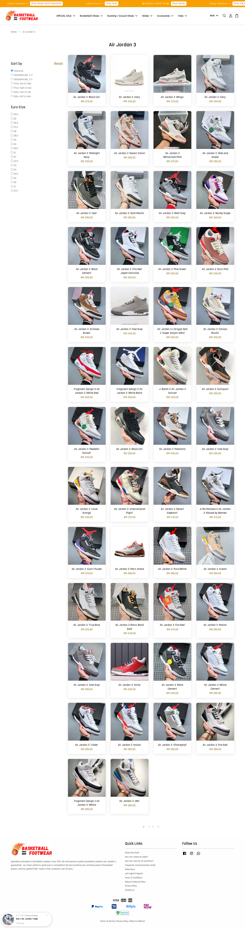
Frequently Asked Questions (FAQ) (140, 865)
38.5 (16, 135)
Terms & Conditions (133, 877)
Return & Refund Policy (135, 882)
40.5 (16, 148)
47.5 (16, 190)
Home (14, 31)
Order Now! (130, 869)
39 (15, 139)
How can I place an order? (136, 857)
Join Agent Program (134, 873)
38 (15, 131)
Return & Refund (137, 921)
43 (15, 165)
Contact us (129, 890)
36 (15, 118)
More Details (145, 3)
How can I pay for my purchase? (139, 861)
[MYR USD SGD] (214, 15)
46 (15, 182)
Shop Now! (78, 3)
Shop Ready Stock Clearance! (215, 3)
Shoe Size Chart (132, 852)
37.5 (16, 127)
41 (15, 152)
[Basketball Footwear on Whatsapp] (198, 855)
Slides (145, 16)
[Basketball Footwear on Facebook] (184, 855)
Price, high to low (22, 87)
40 (15, 144)
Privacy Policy (131, 886)
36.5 (16, 122)
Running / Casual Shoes (120, 16)
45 (15, 178)
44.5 (16, 173)
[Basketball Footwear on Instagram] (191, 855)
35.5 (16, 114)
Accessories (163, 16)
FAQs (181, 16)
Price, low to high (22, 83)
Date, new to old (22, 92)
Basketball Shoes (89, 16)
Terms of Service (107, 921)
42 (15, 156)
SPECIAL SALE (64, 16)
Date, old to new (22, 96)
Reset (58, 63)
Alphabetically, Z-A (23, 79)
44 (15, 169)
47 (15, 186)
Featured (18, 70)
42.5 (16, 161)
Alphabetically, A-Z (23, 75)
